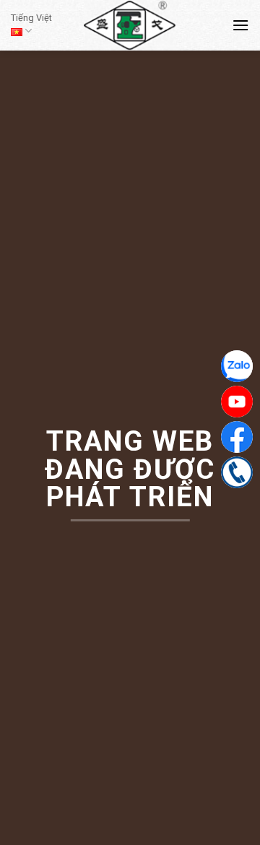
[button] (240, 25)
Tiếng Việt (31, 17)
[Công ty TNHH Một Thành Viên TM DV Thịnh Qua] (130, 25)
